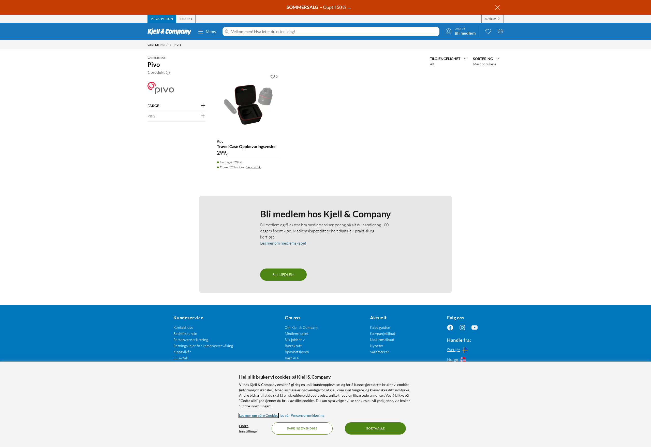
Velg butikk (253, 167)
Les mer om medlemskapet (283, 243)
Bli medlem (283, 274)
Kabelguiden (380, 327)
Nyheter (377, 346)
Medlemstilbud (382, 339)
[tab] (161, 19)
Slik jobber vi (295, 339)
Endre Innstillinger (248, 428)
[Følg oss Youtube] (474, 327)
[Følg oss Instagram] (462, 327)
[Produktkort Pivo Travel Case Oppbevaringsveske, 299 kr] (248, 103)
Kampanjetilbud (382, 333)
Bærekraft (293, 346)
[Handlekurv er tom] (500, 31)
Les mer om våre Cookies (258, 415)
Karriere (292, 358)
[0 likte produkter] (488, 31)
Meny (211, 31)
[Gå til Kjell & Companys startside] (171, 31)
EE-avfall (180, 358)
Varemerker (379, 352)
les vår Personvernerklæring (302, 415)
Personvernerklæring (190, 339)
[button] (168, 72)
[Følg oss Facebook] (450, 327)
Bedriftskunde (185, 333)
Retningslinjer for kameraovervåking (203, 346)
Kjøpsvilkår (182, 352)
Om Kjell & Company (301, 327)
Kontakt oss (183, 327)
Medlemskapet (296, 333)
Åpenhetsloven (297, 352)
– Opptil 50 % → (319, 7)
